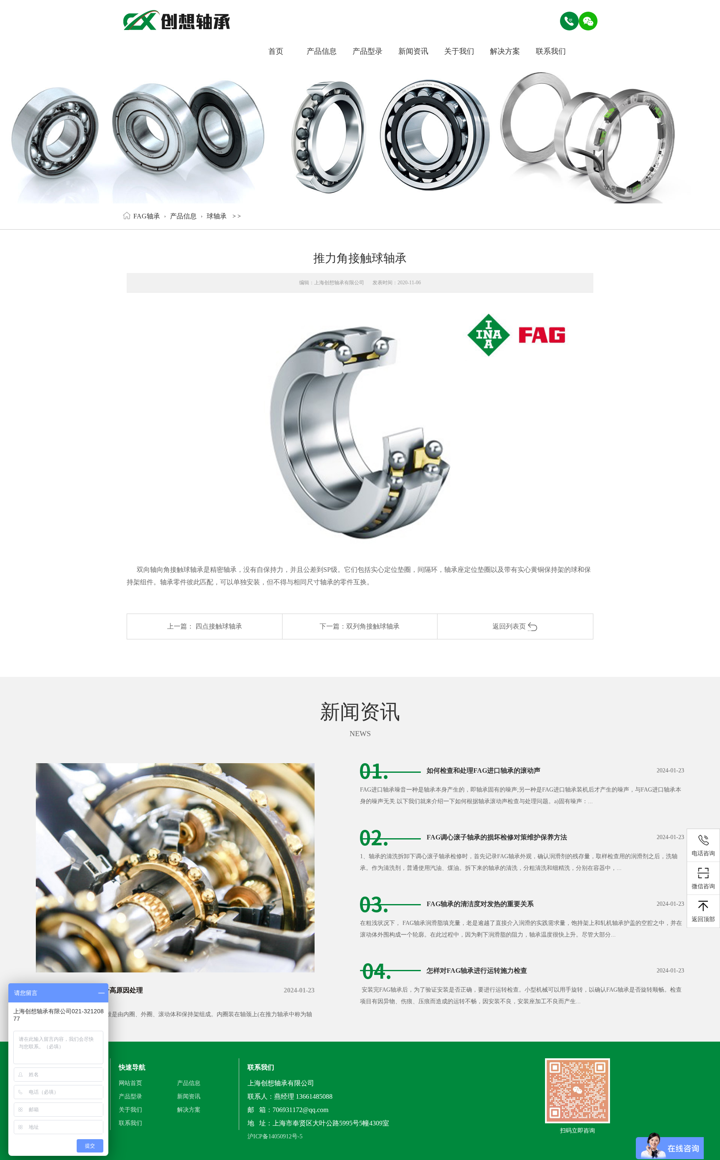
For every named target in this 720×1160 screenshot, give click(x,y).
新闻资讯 (413, 51)
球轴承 (217, 216)
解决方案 (505, 51)
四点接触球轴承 (218, 626)
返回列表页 (509, 626)
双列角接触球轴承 (373, 626)
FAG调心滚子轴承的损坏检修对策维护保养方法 (497, 837)
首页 (275, 51)
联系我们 (551, 51)
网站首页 (130, 1083)
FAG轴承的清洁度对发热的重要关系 (480, 903)
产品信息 (322, 51)
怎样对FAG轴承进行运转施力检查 (477, 970)
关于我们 (459, 51)
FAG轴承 (146, 216)
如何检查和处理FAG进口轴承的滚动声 (483, 770)
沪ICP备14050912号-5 (275, 1136)
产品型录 (367, 51)
